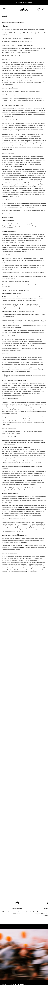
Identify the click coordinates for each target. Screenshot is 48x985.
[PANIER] (43, 9)
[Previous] (3, 2)
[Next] (45, 2)
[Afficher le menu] (4, 9)
